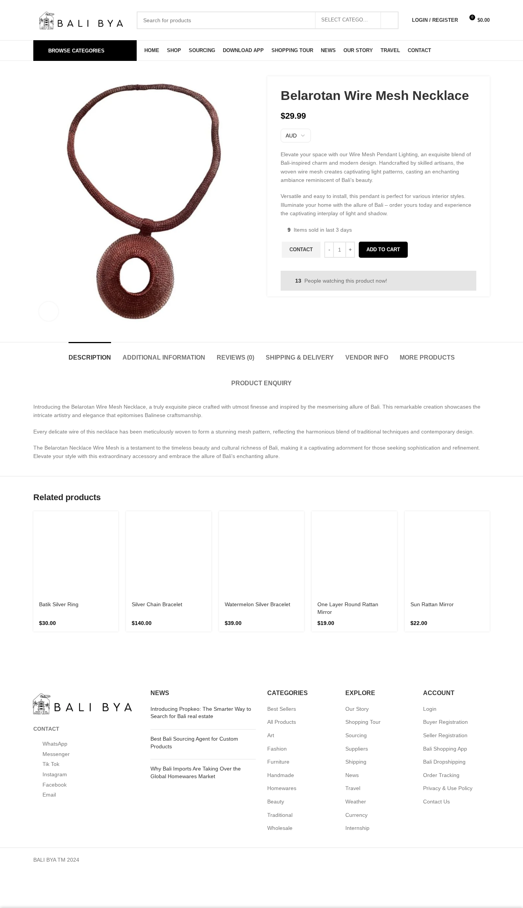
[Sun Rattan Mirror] (447, 490)
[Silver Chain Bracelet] (168, 490)
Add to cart (385, 265)
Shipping (355, 666)
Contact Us (437, 706)
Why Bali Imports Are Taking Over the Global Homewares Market (202, 677)
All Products (282, 626)
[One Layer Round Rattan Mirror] (354, 493)
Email (48, 868)
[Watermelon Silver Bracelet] (261, 493)
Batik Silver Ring (60, 502)
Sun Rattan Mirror (434, 502)
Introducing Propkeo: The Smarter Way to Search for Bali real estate (197, 617)
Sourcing (355, 640)
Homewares (281, 693)
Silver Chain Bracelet (160, 502)
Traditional (280, 719)
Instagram (54, 787)
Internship (358, 733)
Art (271, 640)
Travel (352, 693)
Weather (356, 706)
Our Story (357, 613)
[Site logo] (81, 19)
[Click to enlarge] (48, 311)
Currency (356, 719)
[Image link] (82, 607)
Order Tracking (441, 679)
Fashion (276, 653)
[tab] (61, 353)
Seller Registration (445, 640)
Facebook (53, 828)
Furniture (278, 666)
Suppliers (356, 653)
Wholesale (280, 733)
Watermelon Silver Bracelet (250, 512)
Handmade (280, 679)
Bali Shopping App (444, 653)
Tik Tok (51, 746)
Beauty (275, 706)
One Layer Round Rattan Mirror (351, 512)
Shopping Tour (363, 626)
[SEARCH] (389, 20)
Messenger (56, 705)
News (352, 679)
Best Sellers (281, 613)
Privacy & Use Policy (447, 693)
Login (429, 613)
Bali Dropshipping (444, 666)
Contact (301, 265)
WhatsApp (55, 664)
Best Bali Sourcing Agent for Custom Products (201, 647)
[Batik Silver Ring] (75, 490)
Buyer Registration (445, 626)
